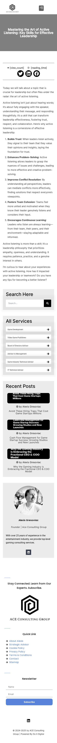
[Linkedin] (28, 552)
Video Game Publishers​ (17, 338)
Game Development (15, 329)
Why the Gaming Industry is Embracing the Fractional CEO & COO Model (28, 469)
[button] (41, 8)
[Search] (47, 303)
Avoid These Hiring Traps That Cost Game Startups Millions (28, 412)
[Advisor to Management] (48, 353)
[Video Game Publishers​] (48, 337)
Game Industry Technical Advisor (20, 362)
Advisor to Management (17, 354)
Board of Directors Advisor (18, 346)
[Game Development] (48, 329)
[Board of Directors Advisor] (48, 345)
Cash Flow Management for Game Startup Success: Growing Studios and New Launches (29, 440)
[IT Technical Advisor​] (48, 370)
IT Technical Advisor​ (15, 370)
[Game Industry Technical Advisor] (48, 362)
